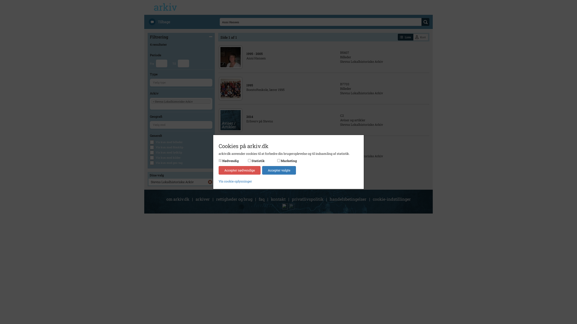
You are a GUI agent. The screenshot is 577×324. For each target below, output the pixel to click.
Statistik (258, 161)
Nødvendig (230, 161)
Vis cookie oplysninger (235, 181)
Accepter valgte (279, 170)
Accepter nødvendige (239, 170)
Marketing (289, 161)
